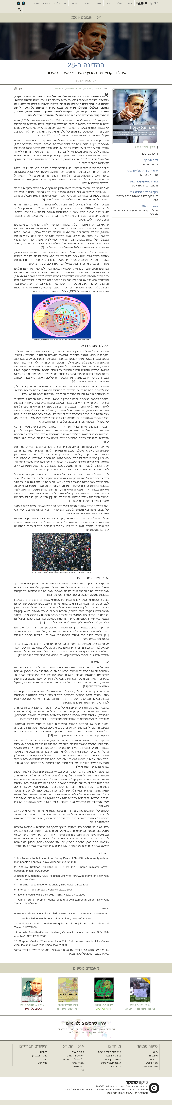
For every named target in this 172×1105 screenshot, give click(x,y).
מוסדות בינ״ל (60, 3)
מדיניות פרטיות (150, 1066)
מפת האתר (78, 1066)
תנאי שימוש (152, 1062)
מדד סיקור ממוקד (112, 1055)
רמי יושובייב (131, 1093)
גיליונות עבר (78, 1052)
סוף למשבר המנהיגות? (143, 192)
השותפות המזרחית (68, 1008)
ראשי (155, 1052)
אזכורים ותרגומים (75, 1055)
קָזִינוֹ (82, 1070)
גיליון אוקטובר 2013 (32, 1005)
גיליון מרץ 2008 (104, 1005)
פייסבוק (23, 3)
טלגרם (36, 3)
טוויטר (18, 3)
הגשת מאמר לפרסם (111, 1062)
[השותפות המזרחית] (68, 990)
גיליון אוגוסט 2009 (86, 17)
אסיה (109, 3)
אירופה (98, 3)
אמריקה (86, 3)
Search (19, 9)
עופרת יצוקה (78, 1062)
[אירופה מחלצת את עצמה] (140, 990)
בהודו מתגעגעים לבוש (144, 181)
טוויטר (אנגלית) (39, 1055)
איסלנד (97, 88)
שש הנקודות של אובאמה (142, 171)
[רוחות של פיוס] (104, 990)
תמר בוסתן (112, 1093)
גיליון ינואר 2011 (140, 1005)
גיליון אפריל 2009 (68, 1005)
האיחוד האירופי (74, 88)
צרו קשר (153, 1059)
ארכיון (130, 3)
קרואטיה (59, 88)
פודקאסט (42, 1062)
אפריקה (75, 3)
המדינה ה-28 (149, 206)
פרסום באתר (114, 1066)
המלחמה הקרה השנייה (109, 1052)
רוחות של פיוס (104, 1008)
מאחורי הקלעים (113, 1059)
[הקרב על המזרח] (32, 990)
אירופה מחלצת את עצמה (140, 1008)
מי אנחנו (46, 3)
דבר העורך (151, 160)
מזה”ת (119, 3)
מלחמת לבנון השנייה (73, 1059)
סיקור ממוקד (146, 3)
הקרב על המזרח (32, 1008)
